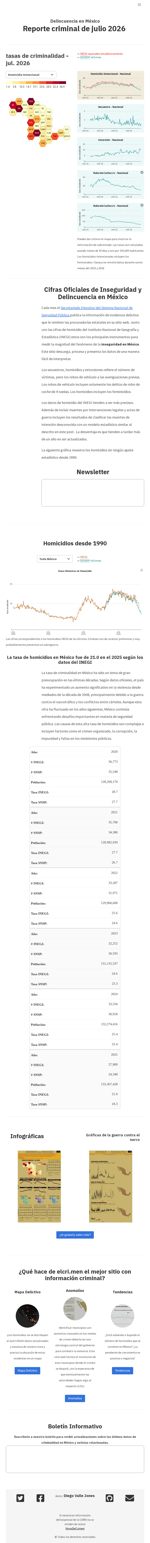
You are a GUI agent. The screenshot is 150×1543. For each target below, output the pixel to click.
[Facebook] (40, 1499)
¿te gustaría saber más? (75, 1234)
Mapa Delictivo (27, 1370)
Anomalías (75, 1398)
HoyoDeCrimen (75, 1528)
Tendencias (122, 1370)
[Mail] (130, 1499)
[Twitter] (20, 1499)
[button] (139, 4)
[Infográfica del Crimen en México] (39, 1186)
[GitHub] (110, 1499)
